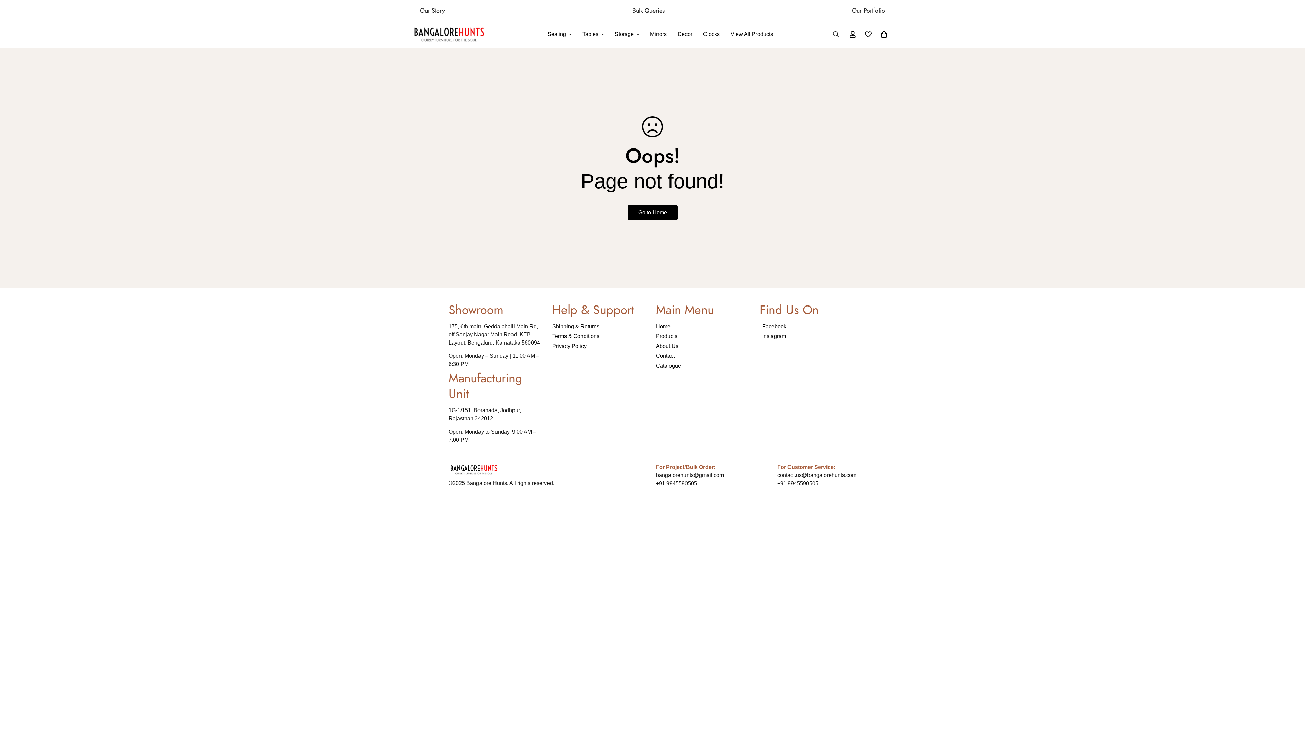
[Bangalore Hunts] (449, 34)
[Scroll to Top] (1292, 697)
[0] (884, 34)
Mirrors (658, 34)
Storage (624, 34)
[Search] (836, 34)
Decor (685, 34)
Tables (590, 34)
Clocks (711, 34)
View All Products (752, 34)
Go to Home (652, 212)
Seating (556, 34)
